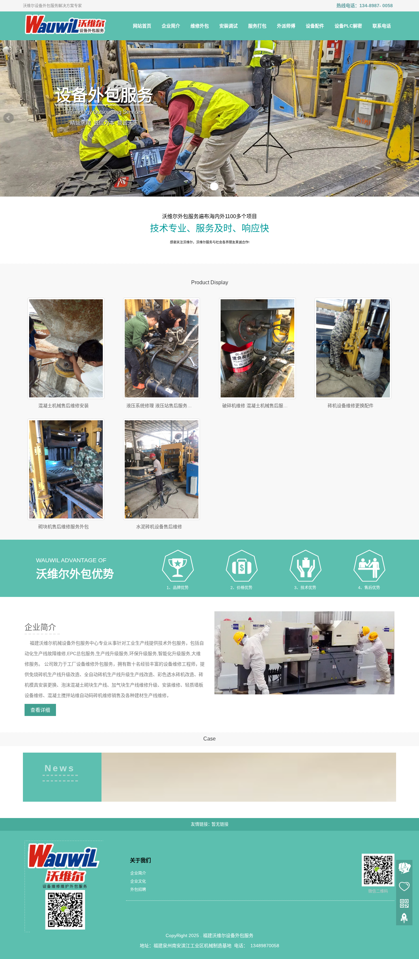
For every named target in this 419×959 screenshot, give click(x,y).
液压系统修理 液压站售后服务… (159, 405)
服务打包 (257, 25)
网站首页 (142, 25)
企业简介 (171, 25)
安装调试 (228, 25)
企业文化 (138, 881)
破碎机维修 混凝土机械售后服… (255, 405)
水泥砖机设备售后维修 (159, 526)
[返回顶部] (404, 920)
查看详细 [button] (40, 710)
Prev (8, 118)
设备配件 (315, 25)
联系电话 (382, 25)
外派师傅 (286, 25)
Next (410, 118)
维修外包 (200, 25)
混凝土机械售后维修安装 (63, 405)
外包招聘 (138, 889)
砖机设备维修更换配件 (350, 405)
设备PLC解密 (348, 25)
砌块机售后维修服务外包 (63, 526)
